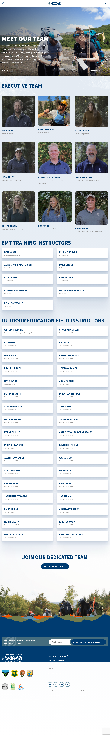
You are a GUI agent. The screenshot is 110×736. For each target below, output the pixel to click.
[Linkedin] (50, 684)
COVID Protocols (54, 695)
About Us (83, 695)
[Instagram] (55, 684)
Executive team (94, 71)
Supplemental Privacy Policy (34, 730)
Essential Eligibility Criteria (58, 716)
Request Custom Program (59, 664)
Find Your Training (56, 660)
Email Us (53, 678)
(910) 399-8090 (55, 673)
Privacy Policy (19, 730)
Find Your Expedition (57, 656)
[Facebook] (67, 684)
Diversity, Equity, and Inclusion (92, 716)
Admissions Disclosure (56, 711)
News (82, 700)
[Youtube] (61, 684)
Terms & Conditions (7, 730)
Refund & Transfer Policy (57, 700)
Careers (83, 711)
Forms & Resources (55, 705)
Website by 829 (50, 730)
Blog (82, 705)
